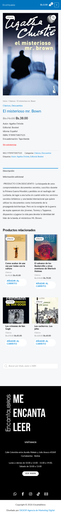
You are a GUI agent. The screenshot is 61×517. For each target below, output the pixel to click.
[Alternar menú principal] (56, 5)
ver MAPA (30, 474)
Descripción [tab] (8, 171)
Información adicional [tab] (13, 177)
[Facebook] (23, 494)
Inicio (5, 101)
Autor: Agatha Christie (20, 157)
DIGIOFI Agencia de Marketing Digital (37, 510)
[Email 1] (46, 494)
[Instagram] (30, 494)
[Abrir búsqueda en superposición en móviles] (30, 366)
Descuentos (17, 106)
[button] (53, 17)
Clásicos (12, 101)
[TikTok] (38, 494)
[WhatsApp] (15, 494)
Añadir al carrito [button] (13, 282)
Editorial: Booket (37, 157)
